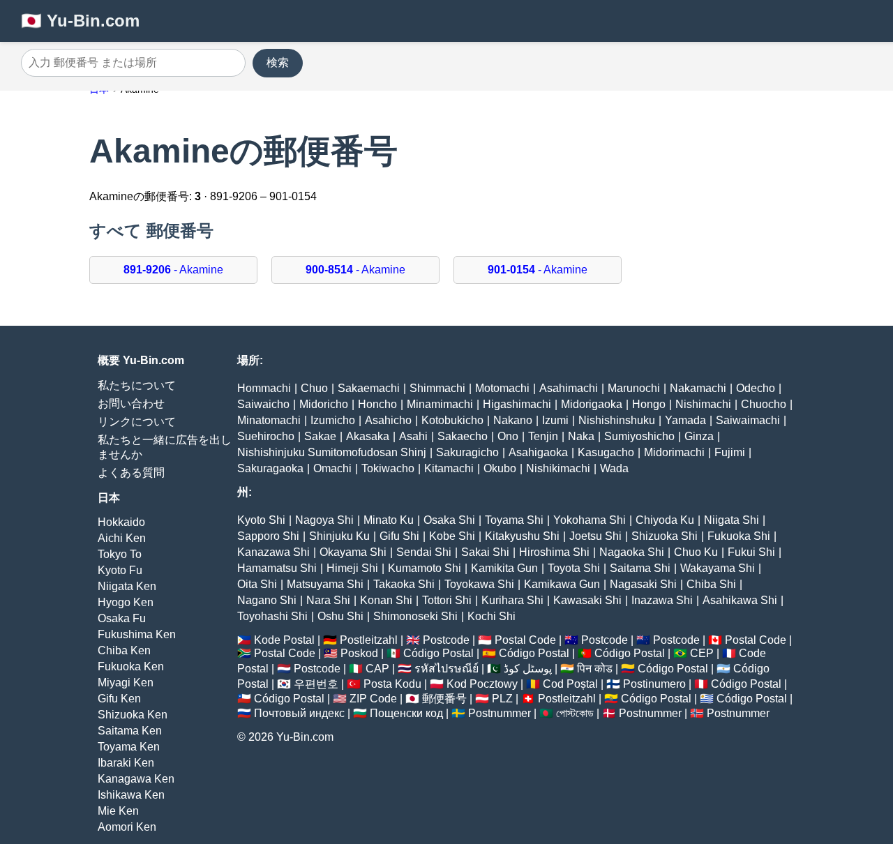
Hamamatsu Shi (277, 568)
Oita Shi (257, 584)
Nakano (512, 420)
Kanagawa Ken (136, 779)
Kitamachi (449, 468)
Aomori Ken (127, 827)
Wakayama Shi (717, 568)
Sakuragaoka (270, 468)
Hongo (649, 404)
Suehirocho (265, 436)
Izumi (555, 420)
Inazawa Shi (662, 600)
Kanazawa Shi (273, 552)
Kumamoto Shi (424, 568)
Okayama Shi (353, 552)
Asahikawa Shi (740, 600)
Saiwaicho (263, 404)
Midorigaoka (591, 404)
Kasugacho (606, 452)
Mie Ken (118, 811)
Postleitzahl (369, 640)
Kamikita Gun (504, 568)
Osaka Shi (449, 520)
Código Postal (438, 653)
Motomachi (502, 388)
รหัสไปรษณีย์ (446, 669)
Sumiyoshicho (639, 436)
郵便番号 (444, 698)
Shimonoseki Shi (415, 616)
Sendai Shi (423, 552)
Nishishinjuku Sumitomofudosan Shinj (331, 452)
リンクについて (137, 422)
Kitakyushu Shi (522, 536)
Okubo (499, 468)
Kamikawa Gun (562, 584)
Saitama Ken (130, 731)
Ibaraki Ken (126, 763)
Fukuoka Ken (131, 666)
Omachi (332, 468)
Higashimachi (517, 404)
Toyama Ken (129, 747)
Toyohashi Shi (272, 616)
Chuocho (763, 404)
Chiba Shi (711, 584)
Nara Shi (328, 600)
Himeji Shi (352, 568)
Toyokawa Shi (479, 584)
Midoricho (323, 404)
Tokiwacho (387, 468)
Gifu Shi (399, 536)
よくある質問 (131, 472)
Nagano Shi (267, 600)
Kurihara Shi (512, 600)
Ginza (699, 436)
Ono (507, 436)
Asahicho (388, 420)
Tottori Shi (447, 600)
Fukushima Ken (137, 634)
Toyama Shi (514, 520)
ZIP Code (373, 698)
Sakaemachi (369, 388)
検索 (278, 62)
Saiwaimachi (748, 420)
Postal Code (525, 640)
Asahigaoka (538, 452)
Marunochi (634, 388)
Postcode (446, 640)
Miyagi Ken (125, 682)
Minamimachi (440, 404)
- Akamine (173, 270)
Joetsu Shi (595, 536)
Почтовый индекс (299, 713)
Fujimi (729, 452)
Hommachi (264, 388)
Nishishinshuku (616, 420)
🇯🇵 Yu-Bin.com (80, 20)
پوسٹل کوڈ (528, 669)
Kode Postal (284, 640)
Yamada (685, 420)
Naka (581, 436)
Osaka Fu (122, 618)
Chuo (314, 388)
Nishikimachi (558, 468)
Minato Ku (388, 520)
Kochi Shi (491, 616)
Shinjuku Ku (339, 536)
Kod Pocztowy (482, 684)
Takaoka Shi (404, 584)
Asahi (413, 436)
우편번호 (316, 684)
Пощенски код (406, 713)
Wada (614, 468)
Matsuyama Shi (325, 584)
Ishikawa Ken (131, 795)
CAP (377, 669)
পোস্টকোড (575, 713)
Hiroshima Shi (554, 552)
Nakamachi (698, 388)
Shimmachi (437, 388)
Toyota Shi (574, 568)
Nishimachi (703, 404)
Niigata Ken (127, 586)
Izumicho (332, 420)
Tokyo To (120, 554)
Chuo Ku (696, 552)
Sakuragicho (467, 452)
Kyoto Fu (120, 570)
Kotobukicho (452, 420)
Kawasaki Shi (587, 600)
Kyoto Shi (261, 520)
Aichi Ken (122, 538)
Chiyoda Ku (665, 520)
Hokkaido (121, 522)
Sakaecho (462, 436)
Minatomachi (269, 420)
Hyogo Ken (125, 602)
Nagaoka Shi (631, 552)
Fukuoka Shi (738, 536)
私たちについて (137, 385)
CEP (702, 653)
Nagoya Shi (324, 520)
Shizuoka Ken (132, 715)
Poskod (359, 653)
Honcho (377, 404)
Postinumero (654, 684)
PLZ (502, 698)
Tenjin (543, 436)
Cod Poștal (570, 684)
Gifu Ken (119, 698)
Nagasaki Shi (643, 584)
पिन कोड (595, 669)
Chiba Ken (124, 650)
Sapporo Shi (268, 536)
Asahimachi (568, 388)
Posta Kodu (392, 684)
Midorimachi (674, 452)
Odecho (755, 388)
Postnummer (499, 713)
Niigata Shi (731, 520)
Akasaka (367, 436)
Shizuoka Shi (664, 536)
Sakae (320, 436)
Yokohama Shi (589, 520)
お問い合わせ (131, 403)
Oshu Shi (340, 616)
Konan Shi (386, 600)
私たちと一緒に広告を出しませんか (165, 447)
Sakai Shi (485, 552)
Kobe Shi (452, 536)
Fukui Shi (751, 552)
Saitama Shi (640, 568)
